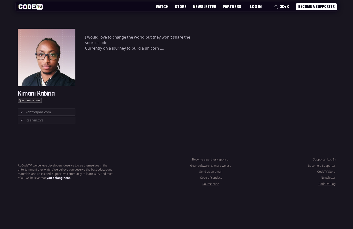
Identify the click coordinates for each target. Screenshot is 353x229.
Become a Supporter (316, 6)
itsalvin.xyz (34, 120)
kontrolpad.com (38, 112)
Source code (210, 184)
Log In (256, 6)
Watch (162, 6)
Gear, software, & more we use (210, 166)
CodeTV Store (326, 172)
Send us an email (210, 172)
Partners (232, 6)
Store (181, 6)
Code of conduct (211, 178)
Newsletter (204, 6)
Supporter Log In (324, 159)
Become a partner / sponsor (211, 159)
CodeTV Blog (326, 184)
